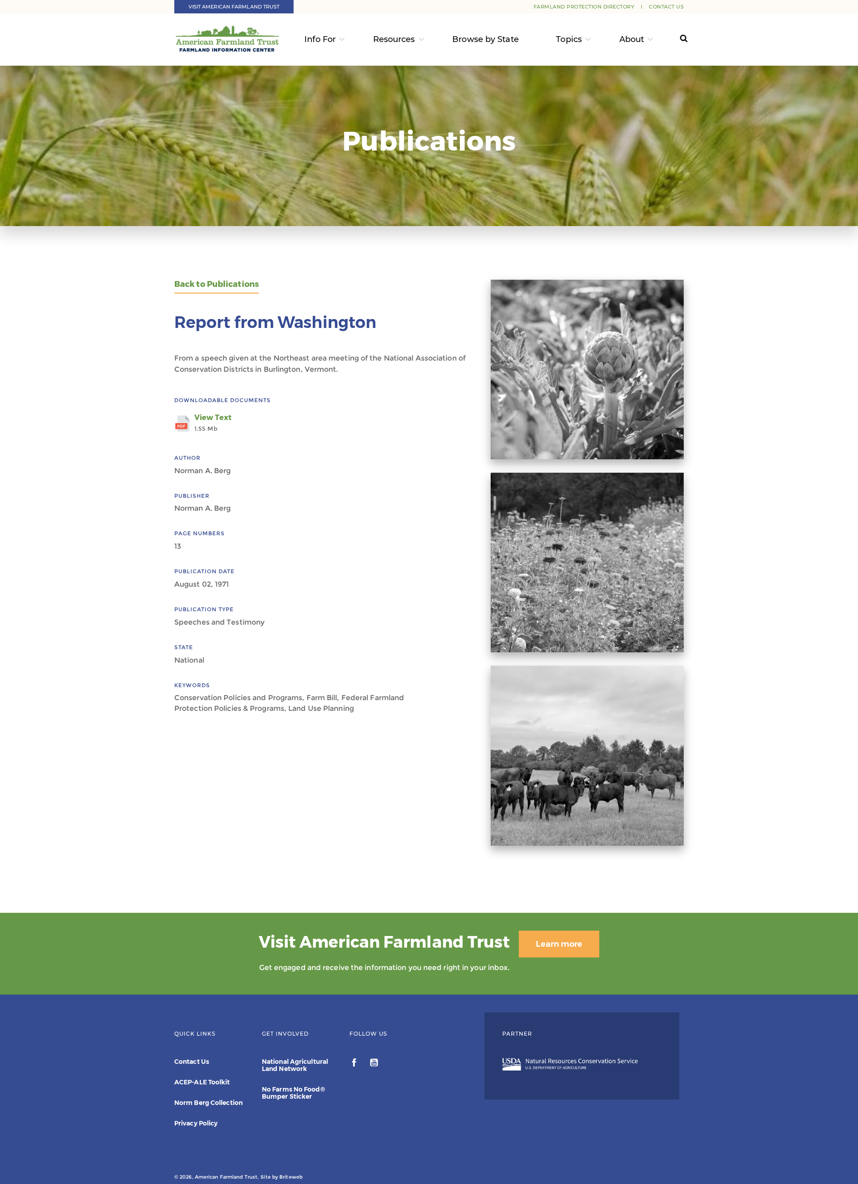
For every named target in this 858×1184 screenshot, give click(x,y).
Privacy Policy (196, 1123)
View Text (212, 422)
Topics (569, 39)
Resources (394, 39)
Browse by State (485, 39)
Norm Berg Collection (208, 1103)
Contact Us (666, 7)
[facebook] (355, 1063)
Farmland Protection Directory (584, 7)
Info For (320, 39)
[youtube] (374, 1063)
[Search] (675, 39)
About (631, 39)
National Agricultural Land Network (295, 1065)
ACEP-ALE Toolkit (202, 1082)
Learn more (559, 944)
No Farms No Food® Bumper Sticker (293, 1092)
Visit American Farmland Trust (234, 7)
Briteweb (291, 1177)
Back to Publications (216, 284)
